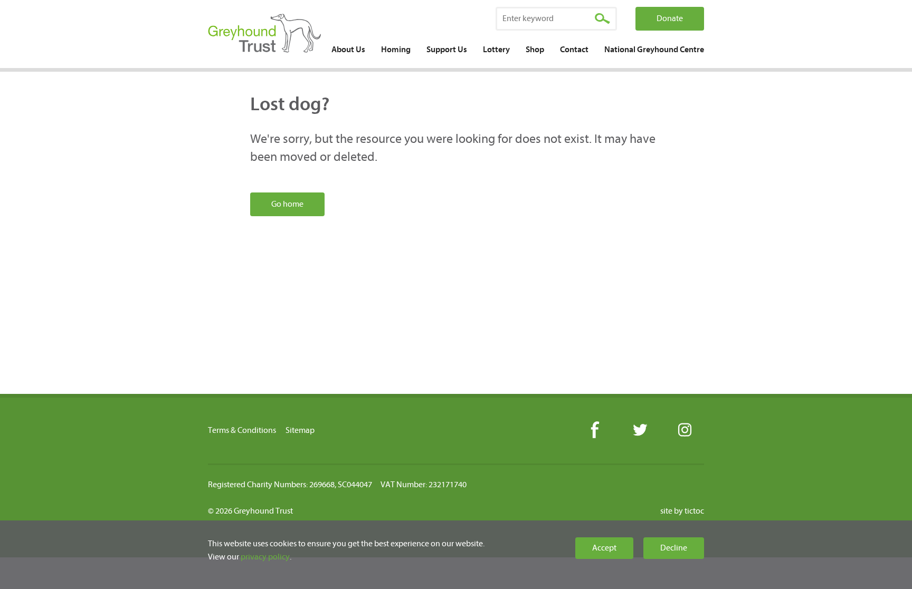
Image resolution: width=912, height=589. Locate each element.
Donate (670, 18)
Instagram (684, 430)
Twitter (639, 430)
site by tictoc (682, 511)
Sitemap (300, 430)
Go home (287, 204)
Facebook (594, 430)
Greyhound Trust (264, 34)
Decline (673, 548)
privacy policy (265, 557)
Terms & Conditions (242, 430)
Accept (604, 548)
